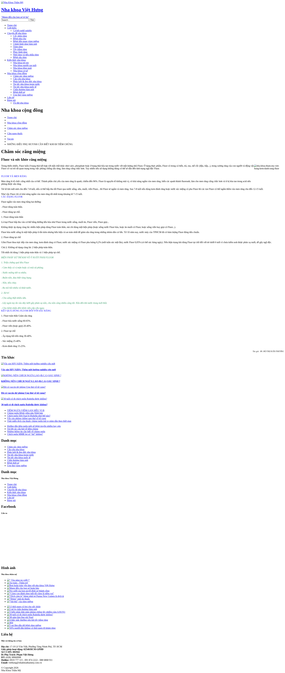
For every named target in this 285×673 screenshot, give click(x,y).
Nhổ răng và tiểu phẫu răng (26, 54)
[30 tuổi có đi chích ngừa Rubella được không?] (30, 614)
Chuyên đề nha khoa (17, 33)
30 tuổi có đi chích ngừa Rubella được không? (24, 404)
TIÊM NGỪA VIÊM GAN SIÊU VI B (25, 410)
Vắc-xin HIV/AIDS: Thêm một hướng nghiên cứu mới (28, 369)
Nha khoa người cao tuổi (24, 65)
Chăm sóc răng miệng (23, 76)
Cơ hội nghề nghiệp (22, 30)
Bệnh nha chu (19, 38)
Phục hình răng (20, 52)
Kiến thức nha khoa (16, 60)
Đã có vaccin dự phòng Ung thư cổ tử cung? (23, 393)
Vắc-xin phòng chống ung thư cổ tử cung (26, 418)
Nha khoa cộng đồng (17, 73)
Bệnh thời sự (19, 92)
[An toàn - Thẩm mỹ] (17, 583)
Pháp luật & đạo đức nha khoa (27, 81)
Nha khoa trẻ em (21, 62)
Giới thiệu (11, 28)
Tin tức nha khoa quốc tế (24, 87)
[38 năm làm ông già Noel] (20, 617)
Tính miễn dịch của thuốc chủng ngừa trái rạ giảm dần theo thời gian (39, 421)
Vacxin (10, 139)
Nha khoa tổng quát (22, 68)
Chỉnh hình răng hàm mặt (25, 44)
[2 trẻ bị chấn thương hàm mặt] (22, 609)
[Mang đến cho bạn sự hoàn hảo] (23, 588)
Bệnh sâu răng (20, 57)
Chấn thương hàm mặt (23, 89)
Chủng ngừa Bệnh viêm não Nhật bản (25, 413)
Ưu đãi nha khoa (21, 103)
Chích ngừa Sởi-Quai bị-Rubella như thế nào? (28, 415)
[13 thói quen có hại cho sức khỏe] (24, 606)
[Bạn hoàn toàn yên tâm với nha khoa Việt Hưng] (30, 585)
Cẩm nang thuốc (15, 133)
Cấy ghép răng (20, 36)
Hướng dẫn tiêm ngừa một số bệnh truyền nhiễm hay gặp (34, 426)
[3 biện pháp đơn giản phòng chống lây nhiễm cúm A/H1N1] (36, 612)
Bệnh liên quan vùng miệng (26, 41)
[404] (10, 622)
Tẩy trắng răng (20, 49)
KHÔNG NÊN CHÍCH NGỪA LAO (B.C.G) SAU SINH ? (30, 381)
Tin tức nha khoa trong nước (26, 84)
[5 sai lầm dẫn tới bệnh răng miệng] (24, 625)
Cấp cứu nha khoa (21, 79)
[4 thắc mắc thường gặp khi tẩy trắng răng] (27, 620)
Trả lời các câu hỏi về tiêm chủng (22, 429)
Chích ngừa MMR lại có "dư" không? (25, 434)
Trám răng (18, 46)
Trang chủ (12, 25)
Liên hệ (10, 97)
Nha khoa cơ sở (20, 70)
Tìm (32, 20)
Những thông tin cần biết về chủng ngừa (26, 431)
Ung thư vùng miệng (23, 95)
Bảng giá (11, 100)
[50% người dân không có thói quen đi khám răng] (31, 628)
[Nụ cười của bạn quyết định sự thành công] (28, 591)
